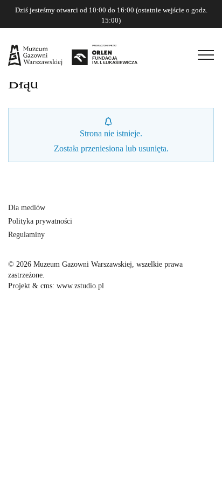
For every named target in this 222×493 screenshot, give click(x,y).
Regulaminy (26, 235)
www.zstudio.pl (80, 286)
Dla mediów (26, 208)
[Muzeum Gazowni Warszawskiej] (72, 54)
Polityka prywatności (40, 221)
